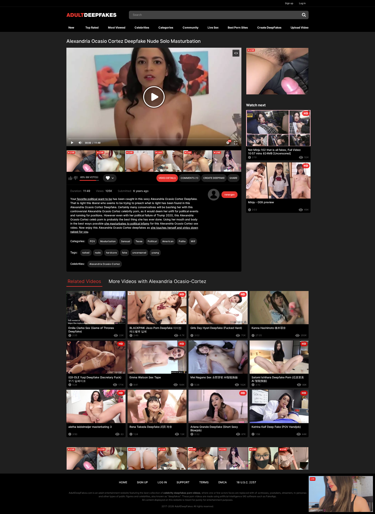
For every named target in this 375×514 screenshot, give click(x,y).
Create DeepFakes (269, 27)
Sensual (125, 241)
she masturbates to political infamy (126, 223)
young (155, 252)
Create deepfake (214, 177)
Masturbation (108, 241)
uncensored (139, 252)
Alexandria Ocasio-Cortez (104, 263)
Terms (204, 482)
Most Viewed (116, 27)
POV (92, 241)
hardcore (111, 252)
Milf (193, 241)
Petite (182, 241)
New (71, 27)
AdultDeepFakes (184, 506)
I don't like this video (75, 178)
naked (86, 252)
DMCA (222, 482)
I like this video (70, 178)
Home (123, 482)
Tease (139, 241)
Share (233, 177)
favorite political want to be (94, 199)
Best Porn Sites (238, 27)
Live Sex (213, 27)
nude (98, 252)
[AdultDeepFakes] (91, 15)
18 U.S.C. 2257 (246, 482)
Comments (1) (189, 177)
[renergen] (214, 195)
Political (152, 241)
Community (190, 27)
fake (124, 252)
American (167, 241)
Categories (165, 27)
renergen (229, 194)
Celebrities (142, 27)
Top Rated (92, 27)
